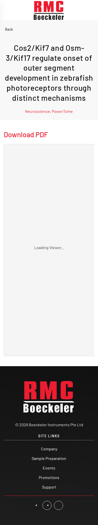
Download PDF (26, 134)
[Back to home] (49, 10)
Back (9, 29)
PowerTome (62, 111)
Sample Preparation (49, 458)
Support (49, 487)
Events (49, 467)
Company (49, 448)
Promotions (49, 477)
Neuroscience (37, 111)
